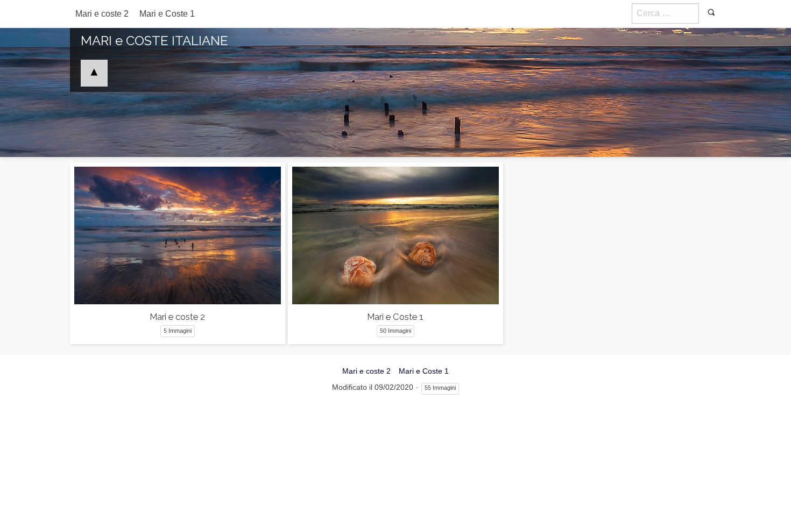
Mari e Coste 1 (167, 13)
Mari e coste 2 (102, 13)
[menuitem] (102, 14)
